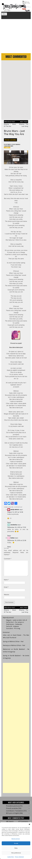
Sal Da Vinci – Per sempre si (15, 622)
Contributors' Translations (14, 811)
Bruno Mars (10, 146)
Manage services (16, 838)
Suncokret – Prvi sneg (13, 628)
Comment (7, 559)
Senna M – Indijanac (12, 626)
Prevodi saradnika (10, 140)
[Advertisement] (16, 36)
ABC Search (9, 821)
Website (6, 594)
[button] (29, 824)
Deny (16, 848)
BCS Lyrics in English (12, 813)
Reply (9, 522)
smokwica (18, 144)
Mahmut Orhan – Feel (16, 641)
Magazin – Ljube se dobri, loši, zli (16, 620)
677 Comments (23, 821)
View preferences (16, 853)
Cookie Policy (10, 856)
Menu (4, 14)
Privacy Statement (19, 856)
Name (6, 580)
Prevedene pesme (12, 806)
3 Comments (7, 147)
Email (6, 587)
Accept (16, 843)
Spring (5, 641)
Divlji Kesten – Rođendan (14, 624)
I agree (16, 159)
